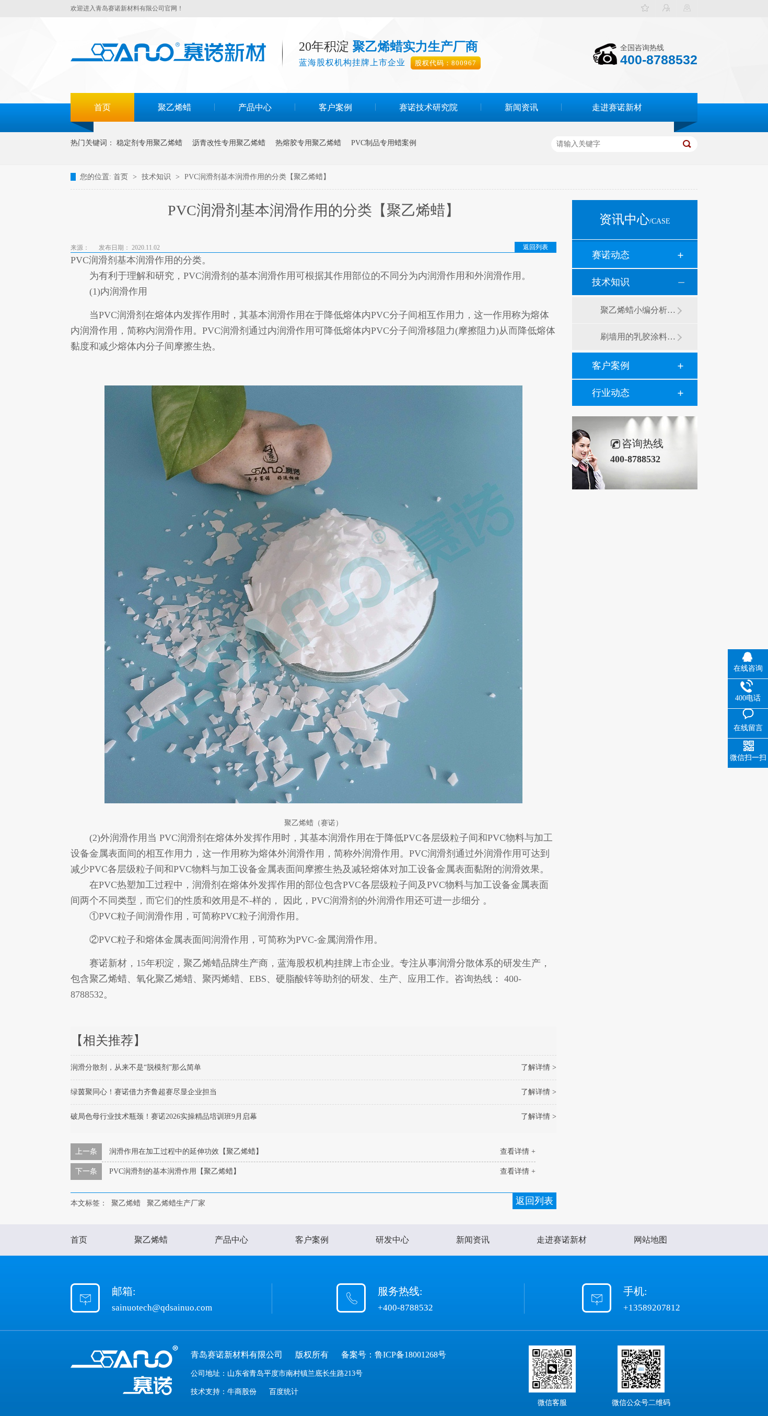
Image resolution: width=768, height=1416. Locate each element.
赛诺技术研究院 (428, 107)
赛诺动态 (611, 255)
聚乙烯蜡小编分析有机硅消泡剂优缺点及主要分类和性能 (638, 310)
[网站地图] (687, 8)
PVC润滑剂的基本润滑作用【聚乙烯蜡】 (174, 1171)
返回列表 (535, 247)
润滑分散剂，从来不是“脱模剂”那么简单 (136, 1067)
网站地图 (650, 1239)
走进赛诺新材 (617, 107)
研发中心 (392, 1239)
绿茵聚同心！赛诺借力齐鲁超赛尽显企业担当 (144, 1092)
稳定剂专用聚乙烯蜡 (149, 143)
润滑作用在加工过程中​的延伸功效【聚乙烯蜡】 (186, 1151)
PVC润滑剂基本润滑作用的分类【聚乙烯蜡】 (257, 177)
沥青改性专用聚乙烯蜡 (228, 143)
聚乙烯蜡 (174, 107)
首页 (102, 107)
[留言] (666, 8)
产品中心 (255, 107)
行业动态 (611, 393)
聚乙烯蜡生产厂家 (176, 1203)
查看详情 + (518, 1151)
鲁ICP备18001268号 (410, 1354)
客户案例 (335, 107)
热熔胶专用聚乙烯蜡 (308, 143)
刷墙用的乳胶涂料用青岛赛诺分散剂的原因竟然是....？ (638, 336)
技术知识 (157, 177)
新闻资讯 (521, 107)
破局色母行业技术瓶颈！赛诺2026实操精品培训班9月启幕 (164, 1116)
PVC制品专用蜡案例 (383, 143)
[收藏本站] (645, 8)
